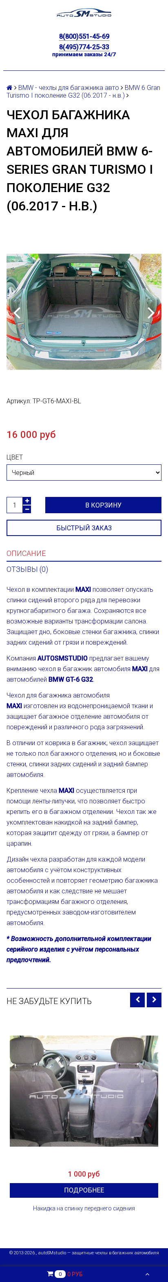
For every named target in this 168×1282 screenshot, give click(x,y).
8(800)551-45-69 (84, 36)
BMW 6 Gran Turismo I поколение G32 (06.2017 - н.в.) (83, 91)
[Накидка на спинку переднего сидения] (84, 1091)
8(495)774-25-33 (84, 47)
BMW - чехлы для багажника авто (68, 88)
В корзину (103, 505)
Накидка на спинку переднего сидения (84, 1208)
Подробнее (84, 1190)
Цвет (15, 457)
